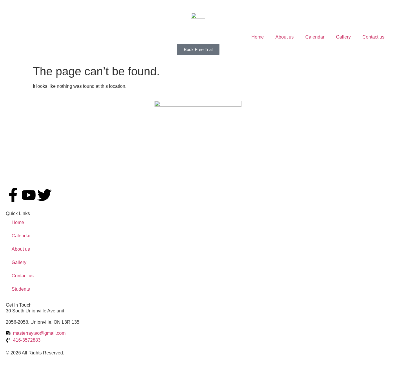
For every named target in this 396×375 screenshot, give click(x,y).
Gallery (343, 36)
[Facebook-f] (13, 195)
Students (21, 289)
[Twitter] (44, 195)
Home (257, 36)
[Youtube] (28, 195)
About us (284, 36)
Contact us (373, 36)
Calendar (314, 36)
